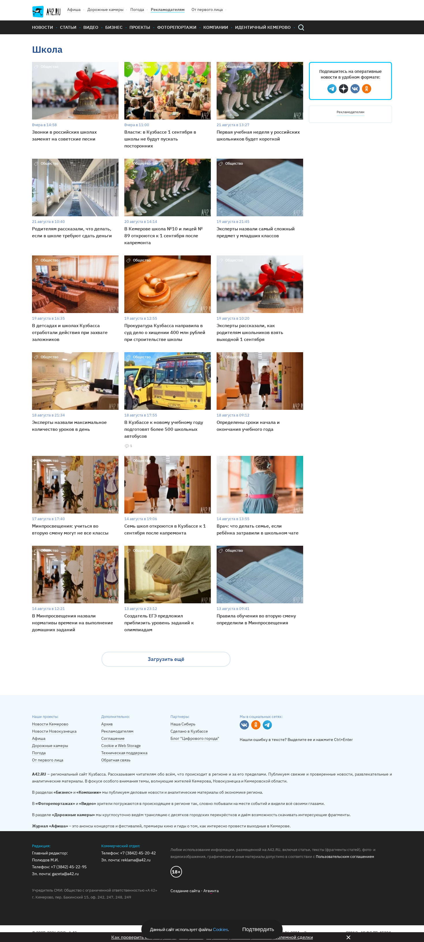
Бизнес (114, 27)
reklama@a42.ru (136, 860)
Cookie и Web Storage (121, 745)
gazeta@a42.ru (65, 873)
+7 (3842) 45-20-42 (138, 853)
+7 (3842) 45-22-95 (69, 866)
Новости (42, 27)
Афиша (73, 9)
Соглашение (113, 738)
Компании (215, 27)
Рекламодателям (168, 9)
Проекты (140, 27)
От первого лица (207, 9)
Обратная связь (115, 760)
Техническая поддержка (124, 752)
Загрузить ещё (166, 659)
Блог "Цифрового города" (194, 738)
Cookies (220, 929)
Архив (107, 724)
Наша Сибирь (182, 724)
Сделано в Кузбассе (189, 731)
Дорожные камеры (105, 9)
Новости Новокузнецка (54, 731)
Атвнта (211, 890)
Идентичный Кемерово (263, 27)
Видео (90, 27)
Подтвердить (258, 929)
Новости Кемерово (50, 724)
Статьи (68, 27)
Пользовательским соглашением (345, 856)
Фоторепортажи (176, 27)
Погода (137, 9)
